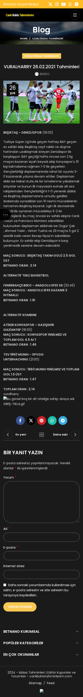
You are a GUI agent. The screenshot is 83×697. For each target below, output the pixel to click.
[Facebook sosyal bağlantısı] (20, 420)
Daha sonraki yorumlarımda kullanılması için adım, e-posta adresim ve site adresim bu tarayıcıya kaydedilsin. (39, 590)
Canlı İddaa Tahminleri (47, 38)
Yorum (9, 477)
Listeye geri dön (42, 434)
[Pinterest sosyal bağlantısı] (41, 420)
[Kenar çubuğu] (5, 214)
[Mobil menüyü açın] (75, 15)
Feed (50, 683)
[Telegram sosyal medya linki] (76, 4)
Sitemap (35, 683)
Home (23, 38)
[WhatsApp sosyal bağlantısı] (70, 4)
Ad (6, 528)
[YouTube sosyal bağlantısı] (63, 4)
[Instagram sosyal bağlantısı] (57, 4)
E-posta (10, 547)
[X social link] (50, 4)
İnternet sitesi (13, 566)
